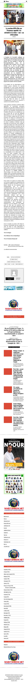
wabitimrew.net (19, 264)
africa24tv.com (6, 546)
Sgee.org (5, 535)
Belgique (5, 576)
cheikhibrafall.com (7, 530)
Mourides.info (6, 516)
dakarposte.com (7, 521)
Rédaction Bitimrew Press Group (9, 647)
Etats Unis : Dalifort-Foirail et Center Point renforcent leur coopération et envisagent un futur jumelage (18, 421)
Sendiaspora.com (7, 537)
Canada (5, 578)
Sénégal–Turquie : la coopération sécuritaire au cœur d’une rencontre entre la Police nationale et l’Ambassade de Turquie (18, 356)
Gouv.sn (5, 518)
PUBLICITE (6, 624)
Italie (5, 608)
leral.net (5, 528)
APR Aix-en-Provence (15, 257)
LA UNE (5, 610)
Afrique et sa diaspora (9, 587)
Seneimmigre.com (7, 542)
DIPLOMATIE (6, 592)
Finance (5, 601)
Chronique (5, 581)
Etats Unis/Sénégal (7, 599)
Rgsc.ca (5, 544)
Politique (5, 622)
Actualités (5, 569)
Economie (5, 594)
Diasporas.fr (6, 539)
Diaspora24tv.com (7, 523)
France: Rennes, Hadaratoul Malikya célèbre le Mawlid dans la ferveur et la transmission (18, 407)
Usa (4, 636)
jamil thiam (7, 264)
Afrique (5, 571)
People (5, 620)
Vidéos (5, 638)
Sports (5, 634)
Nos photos (6, 615)
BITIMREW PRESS (13, 259)
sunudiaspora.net (7, 525)
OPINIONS (5, 617)
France (5, 603)
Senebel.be (6, 532)
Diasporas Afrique (7, 585)
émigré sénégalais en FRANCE (13, 261)
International (6, 606)
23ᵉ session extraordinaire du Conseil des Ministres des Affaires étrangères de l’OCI (18, 391)
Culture (5, 583)
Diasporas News (6, 590)
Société (5, 631)
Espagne (5, 596)
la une (12, 264)
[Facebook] (26, 1)
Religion (5, 627)
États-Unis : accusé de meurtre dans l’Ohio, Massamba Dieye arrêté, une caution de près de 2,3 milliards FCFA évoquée (18, 373)
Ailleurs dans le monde (8, 574)
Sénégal (5, 629)
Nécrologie (6, 613)
